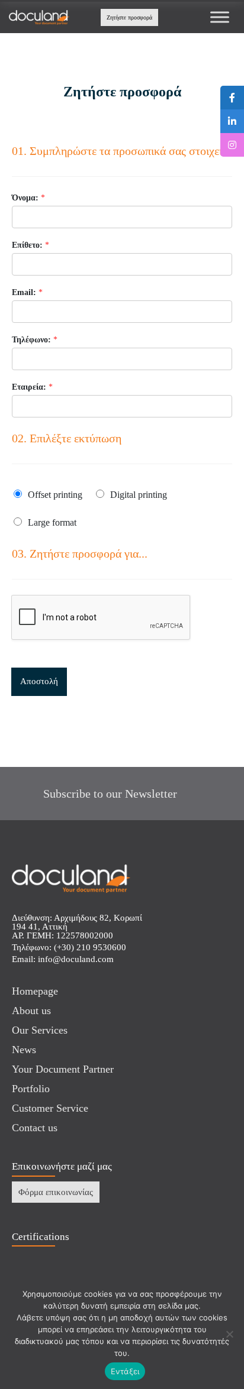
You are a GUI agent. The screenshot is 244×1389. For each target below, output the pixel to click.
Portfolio (31, 1089)
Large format (52, 522)
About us (31, 1010)
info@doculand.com (76, 959)
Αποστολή (39, 681)
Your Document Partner (63, 1069)
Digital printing (138, 495)
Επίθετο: (30, 245)
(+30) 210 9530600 (90, 947)
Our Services (40, 1030)
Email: (27, 292)
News (24, 1049)
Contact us (34, 1128)
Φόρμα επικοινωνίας (55, 1192)
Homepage (35, 991)
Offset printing (55, 495)
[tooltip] (232, 97)
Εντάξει (125, 1371)
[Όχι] (229, 1334)
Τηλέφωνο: (34, 339)
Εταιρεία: (32, 387)
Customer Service (50, 1108)
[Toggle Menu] (219, 17)
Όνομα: (28, 197)
